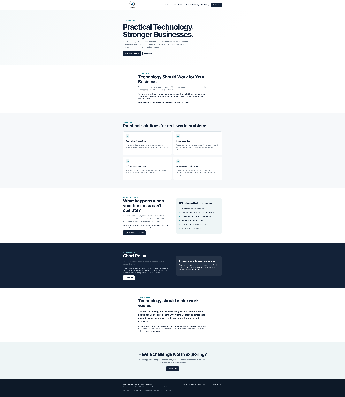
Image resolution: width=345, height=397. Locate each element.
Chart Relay (205, 5)
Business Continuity (192, 5)
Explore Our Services (132, 53)
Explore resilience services (134, 233)
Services (181, 5)
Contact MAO (172, 369)
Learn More (129, 278)
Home (167, 5)
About (174, 5)
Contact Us (216, 5)
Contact (219, 384)
